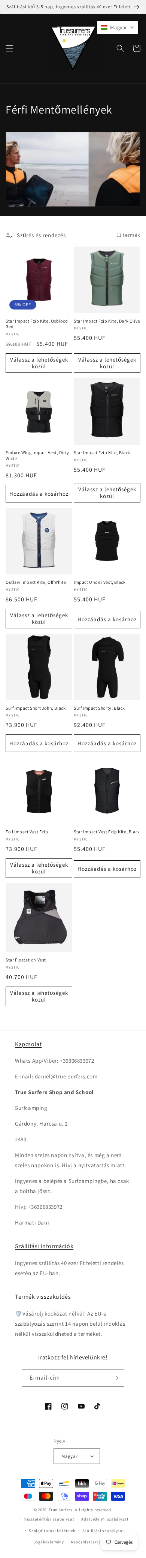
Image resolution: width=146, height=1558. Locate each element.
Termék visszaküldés (43, 1297)
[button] (9, 48)
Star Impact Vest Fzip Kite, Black (107, 831)
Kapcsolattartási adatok (95, 1542)
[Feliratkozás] (115, 1378)
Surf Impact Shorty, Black (99, 708)
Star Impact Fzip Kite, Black (102, 452)
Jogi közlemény (49, 1542)
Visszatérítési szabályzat (49, 1519)
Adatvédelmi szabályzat (104, 1519)
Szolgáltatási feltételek (52, 1530)
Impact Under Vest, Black (99, 582)
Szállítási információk (44, 1246)
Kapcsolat (28, 1044)
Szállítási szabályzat (103, 1530)
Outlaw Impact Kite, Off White (36, 582)
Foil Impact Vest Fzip (27, 831)
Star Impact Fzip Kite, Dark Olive (107, 321)
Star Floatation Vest (26, 960)
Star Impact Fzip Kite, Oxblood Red (37, 324)
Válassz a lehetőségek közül (39, 363)
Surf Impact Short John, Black (36, 708)
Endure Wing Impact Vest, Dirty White (37, 455)
